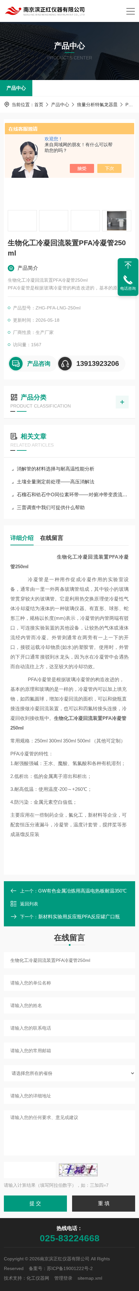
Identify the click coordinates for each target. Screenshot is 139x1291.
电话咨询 (128, 288)
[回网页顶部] (128, 265)
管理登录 (63, 1278)
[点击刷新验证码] (78, 1170)
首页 (38, 104)
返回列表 (29, 903)
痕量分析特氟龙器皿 (97, 104)
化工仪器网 (38, 1278)
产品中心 (16, 88)
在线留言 (51, 538)
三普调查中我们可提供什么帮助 (51, 507)
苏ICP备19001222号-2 (70, 1268)
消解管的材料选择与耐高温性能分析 (55, 468)
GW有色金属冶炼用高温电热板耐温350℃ (82, 890)
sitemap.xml (90, 1278)
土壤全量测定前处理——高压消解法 (55, 481)
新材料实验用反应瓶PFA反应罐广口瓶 (79, 916)
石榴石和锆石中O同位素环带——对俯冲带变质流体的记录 (73, 494)
